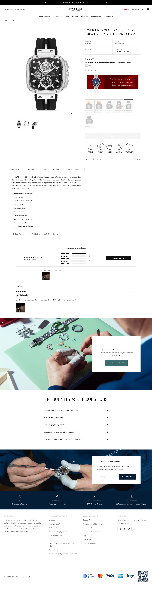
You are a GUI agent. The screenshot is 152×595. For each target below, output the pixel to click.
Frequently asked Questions (92, 524)
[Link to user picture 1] (21, 308)
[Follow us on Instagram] (120, 529)
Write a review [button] (118, 258)
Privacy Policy (53, 550)
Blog (84, 535)
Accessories (96, 16)
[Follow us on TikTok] (129, 529)
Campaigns (108, 16)
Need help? (137, 159)
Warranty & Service (89, 528)
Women (75, 16)
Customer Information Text (92, 532)
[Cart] (147, 9)
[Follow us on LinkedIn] (134, 529)
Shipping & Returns (55, 535)
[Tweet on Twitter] (97, 159)
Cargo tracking (88, 539)
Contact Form (87, 520)
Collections (57, 16)
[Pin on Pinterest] (93, 159)
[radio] (89, 106)
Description (16, 169)
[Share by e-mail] (100, 159)
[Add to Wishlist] (87, 92)
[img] (21, 292)
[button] (132, 9)
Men (67, 16)
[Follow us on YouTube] (124, 529)
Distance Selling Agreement (58, 532)
